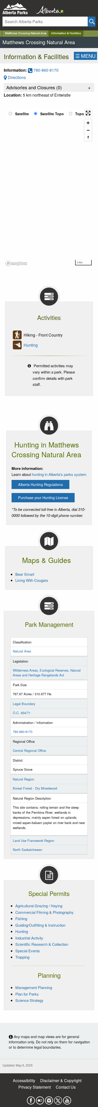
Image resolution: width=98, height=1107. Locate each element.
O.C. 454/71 (21, 712)
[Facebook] (31, 1099)
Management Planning (33, 987)
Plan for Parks (27, 994)
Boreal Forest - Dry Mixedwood (35, 788)
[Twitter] (58, 1099)
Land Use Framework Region (33, 840)
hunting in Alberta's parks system (59, 474)
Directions (16, 77)
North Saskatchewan (27, 849)
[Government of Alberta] (48, 9)
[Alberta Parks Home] (18, 9)
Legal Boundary (24, 703)
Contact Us (66, 1087)
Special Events (27, 950)
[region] (49, 187)
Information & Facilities (66, 33)
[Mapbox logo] (16, 263)
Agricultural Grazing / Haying (38, 905)
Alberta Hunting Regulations (40, 484)
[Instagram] (49, 1099)
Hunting (31, 345)
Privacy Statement (34, 1087)
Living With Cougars (31, 580)
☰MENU (85, 55)
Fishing (21, 918)
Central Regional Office (29, 750)
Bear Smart (24, 574)
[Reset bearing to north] (88, 137)
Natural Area (22, 651)
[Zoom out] (88, 130)
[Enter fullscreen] (88, 113)
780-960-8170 (45, 70)
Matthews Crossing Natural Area (25, 33)
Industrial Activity (29, 937)
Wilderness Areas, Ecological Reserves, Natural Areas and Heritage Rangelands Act (47, 672)
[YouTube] (67, 1099)
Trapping (22, 957)
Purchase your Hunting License (43, 497)
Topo (79, 113)
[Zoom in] (88, 123)
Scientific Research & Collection (41, 944)
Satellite (22, 113)
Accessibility (24, 1080)
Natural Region (23, 779)
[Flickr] (40, 1099)
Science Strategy (29, 1000)
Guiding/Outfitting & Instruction (40, 925)
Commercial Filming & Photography (44, 912)
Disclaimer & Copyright (60, 1080)
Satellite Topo (52, 113)
